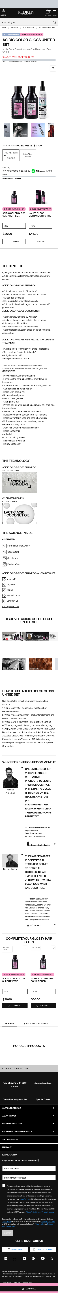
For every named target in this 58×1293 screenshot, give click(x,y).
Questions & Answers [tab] (35, 1023)
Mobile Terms (24, 1199)
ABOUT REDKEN (9, 1115)
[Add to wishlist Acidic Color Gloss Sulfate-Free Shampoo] (25, 948)
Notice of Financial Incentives (44, 1212)
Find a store (16, 1249)
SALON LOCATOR (10, 1139)
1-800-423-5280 (45, 1249)
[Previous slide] (2, 130)
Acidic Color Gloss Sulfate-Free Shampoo (13, 214)
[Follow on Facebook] (6, 1258)
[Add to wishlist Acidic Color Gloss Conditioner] (53, 948)
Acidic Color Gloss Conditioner (42, 980)
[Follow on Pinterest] (33, 1258)
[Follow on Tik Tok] (24, 1258)
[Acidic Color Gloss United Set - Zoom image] (29, 92)
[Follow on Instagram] (15, 1258)
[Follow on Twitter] (52, 1258)
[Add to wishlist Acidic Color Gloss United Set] (53, 68)
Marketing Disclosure (48, 1221)
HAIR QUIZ (7, 1147)
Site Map (17, 1283)
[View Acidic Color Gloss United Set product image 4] (38, 130)
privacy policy (50, 1276)
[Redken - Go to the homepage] (26, 13)
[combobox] (27, 22)
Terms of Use (6, 1221)
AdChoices (36, 1276)
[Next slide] (55, 130)
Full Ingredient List (10, 606)
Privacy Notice (39, 1224)
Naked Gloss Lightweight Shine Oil (40, 214)
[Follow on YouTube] (42, 1258)
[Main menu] (54, 13)
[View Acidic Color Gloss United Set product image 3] (20, 130)
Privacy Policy (30, 1212)
